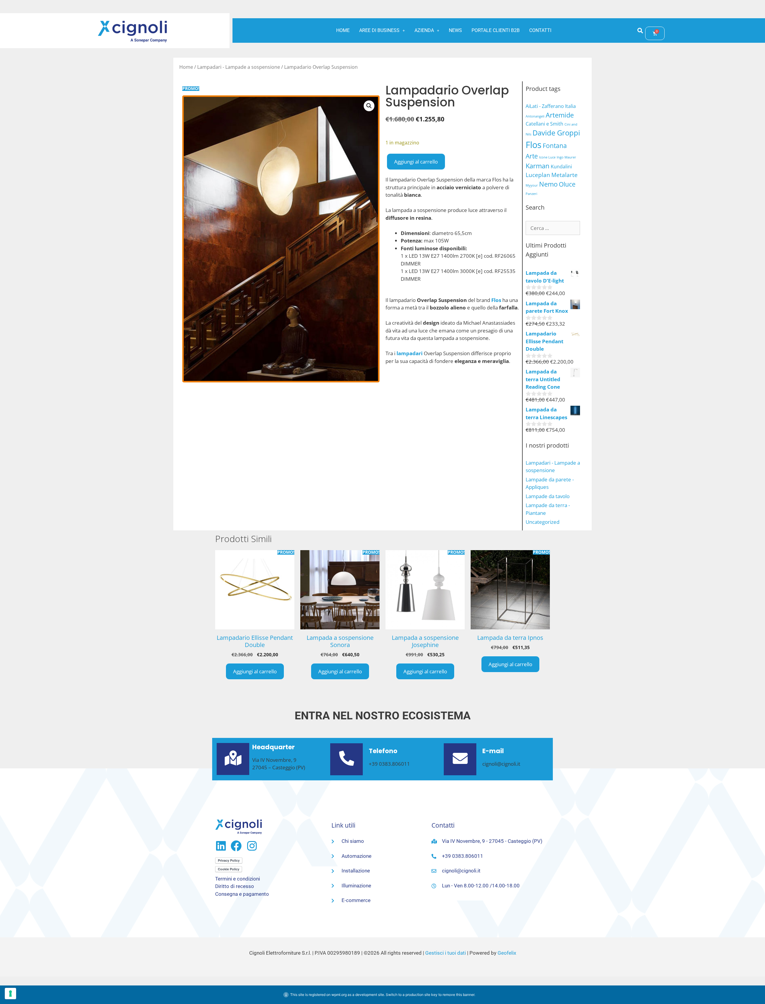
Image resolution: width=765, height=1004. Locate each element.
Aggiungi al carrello (416, 161)
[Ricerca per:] (553, 228)
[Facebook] (236, 846)
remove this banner (458, 994)
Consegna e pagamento (242, 894)
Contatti (540, 30)
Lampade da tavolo (548, 496)
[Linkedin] (220, 846)
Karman (538, 165)
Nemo (548, 184)
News (455, 30)
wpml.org (339, 994)
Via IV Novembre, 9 (274, 759)
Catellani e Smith (544, 123)
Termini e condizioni (237, 879)
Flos (533, 145)
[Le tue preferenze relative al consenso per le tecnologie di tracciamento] (10, 993)
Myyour (532, 185)
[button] (382, 30)
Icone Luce (547, 157)
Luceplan (538, 174)
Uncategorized (542, 521)
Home (343, 30)
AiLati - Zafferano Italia (551, 106)
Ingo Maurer (566, 157)
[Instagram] (251, 846)
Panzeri (531, 194)
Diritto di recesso (234, 886)
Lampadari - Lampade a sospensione (238, 67)
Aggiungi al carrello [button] (255, 671)
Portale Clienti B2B (496, 30)
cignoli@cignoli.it (501, 763)
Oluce (567, 184)
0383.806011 (394, 763)
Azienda (424, 30)
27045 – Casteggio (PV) (278, 767)
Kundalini (561, 166)
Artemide (560, 115)
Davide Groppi (556, 133)
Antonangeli (535, 116)
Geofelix (507, 953)
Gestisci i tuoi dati (445, 953)
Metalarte (564, 174)
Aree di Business (379, 30)
